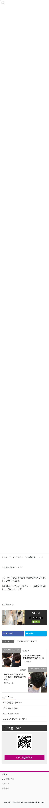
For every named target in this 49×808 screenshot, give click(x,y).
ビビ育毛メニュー (9, 779)
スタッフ (5, 783)
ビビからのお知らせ (11, 708)
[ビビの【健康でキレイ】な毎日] (11, 658)
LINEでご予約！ (24, 757)
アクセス (5, 788)
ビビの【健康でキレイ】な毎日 (26, 641)
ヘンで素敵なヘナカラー (12, 703)
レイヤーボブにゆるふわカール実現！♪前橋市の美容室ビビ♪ (15, 676)
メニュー (5, 774)
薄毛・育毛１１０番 (11, 713)
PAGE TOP (45, 781)
